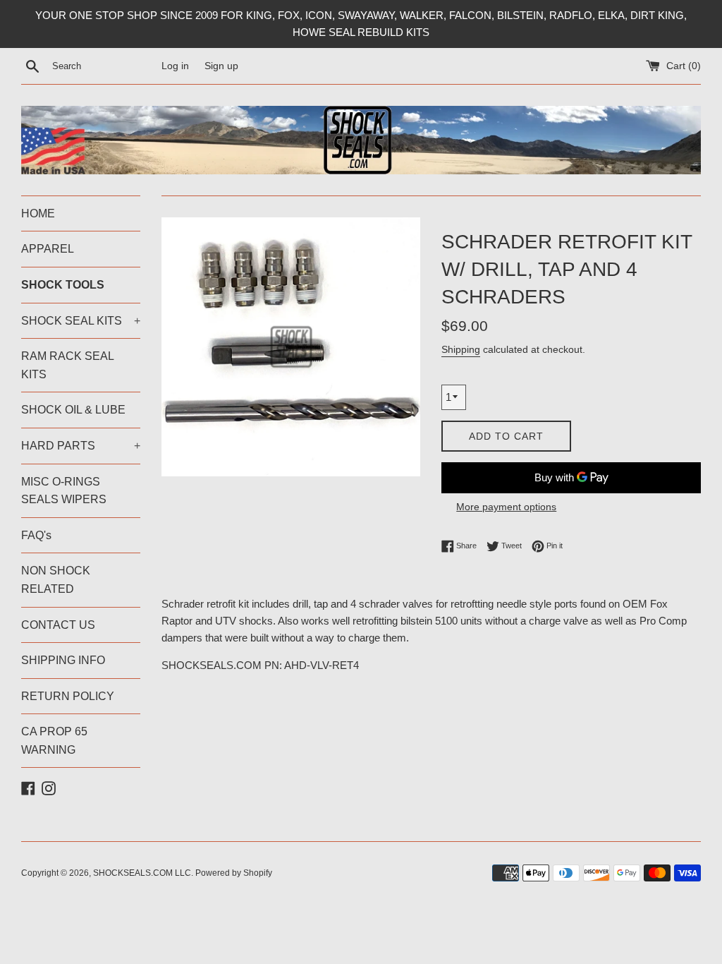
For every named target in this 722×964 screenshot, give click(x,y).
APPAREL (47, 249)
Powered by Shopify (233, 873)
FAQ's (36, 535)
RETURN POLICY (67, 696)
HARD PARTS (80, 446)
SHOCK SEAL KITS (80, 321)
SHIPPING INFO (63, 660)
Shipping (460, 349)
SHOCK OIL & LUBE (73, 410)
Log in (175, 66)
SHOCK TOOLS (62, 285)
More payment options (506, 506)
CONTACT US (58, 625)
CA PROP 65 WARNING (54, 740)
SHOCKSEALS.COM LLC (142, 873)
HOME (38, 213)
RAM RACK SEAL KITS (67, 365)
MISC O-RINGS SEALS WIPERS (63, 491)
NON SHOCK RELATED (55, 580)
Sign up (221, 66)
